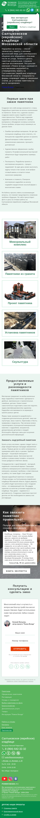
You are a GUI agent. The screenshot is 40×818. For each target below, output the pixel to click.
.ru (10, 784)
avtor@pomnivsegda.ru (14, 757)
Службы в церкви (10, 815)
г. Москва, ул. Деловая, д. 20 (12, 761)
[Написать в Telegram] (32, 10)
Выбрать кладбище (28, 27)
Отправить (20, 649)
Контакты (5, 724)
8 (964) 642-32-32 (17, 10)
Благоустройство (8, 706)
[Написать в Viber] (23, 665)
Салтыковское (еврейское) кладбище (18, 740)
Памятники (6, 691)
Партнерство (7, 730)
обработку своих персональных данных (20, 681)
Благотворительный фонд (13, 811)
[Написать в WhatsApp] (28, 10)
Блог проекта (7, 727)
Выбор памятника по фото (12, 703)
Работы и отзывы (8, 722)
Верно (12, 27)
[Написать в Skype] (28, 665)
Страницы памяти (10, 808)
